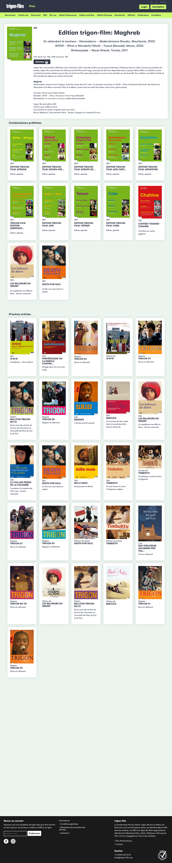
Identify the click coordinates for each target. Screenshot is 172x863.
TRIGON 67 (16, 543)
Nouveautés (10, 15)
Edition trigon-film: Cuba (116, 224)
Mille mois (81, 483)
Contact (163, 2)
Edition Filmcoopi (104, 15)
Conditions (156, 15)
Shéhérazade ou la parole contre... (52, 361)
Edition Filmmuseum (68, 15)
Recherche (36, 15)
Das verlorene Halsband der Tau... (147, 548)
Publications (143, 15)
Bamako (79, 419)
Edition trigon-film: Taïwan (84, 224)
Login (144, 6)
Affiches (131, 15)
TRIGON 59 (48, 543)
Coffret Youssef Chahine (148, 225)
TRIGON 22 (80, 359)
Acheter (40, 61)
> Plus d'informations (123, 841)
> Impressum (64, 833)
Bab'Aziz (111, 418)
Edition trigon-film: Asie (52, 224)
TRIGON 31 (144, 603)
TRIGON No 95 (18, 603)
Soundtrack (120, 15)
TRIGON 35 (16, 668)
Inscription (158, 6)
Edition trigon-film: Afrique (20, 168)
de (151, 2)
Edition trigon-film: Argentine (148, 168)
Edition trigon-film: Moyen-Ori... (53, 168)
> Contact (118, 844)
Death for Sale (51, 284)
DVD (45, 15)
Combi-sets (23, 15)
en (156, 2)
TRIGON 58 (48, 419)
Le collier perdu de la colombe (20, 483)
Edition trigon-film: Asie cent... (116, 168)
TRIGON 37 (144, 358)
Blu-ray (53, 15)
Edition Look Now (86, 15)
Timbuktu (112, 483)
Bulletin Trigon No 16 (20, 420)
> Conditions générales (68, 824)
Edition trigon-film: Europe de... (84, 168)
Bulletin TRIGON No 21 (84, 605)
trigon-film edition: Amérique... (18, 226)
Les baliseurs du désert (20, 284)
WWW (14, 358)
